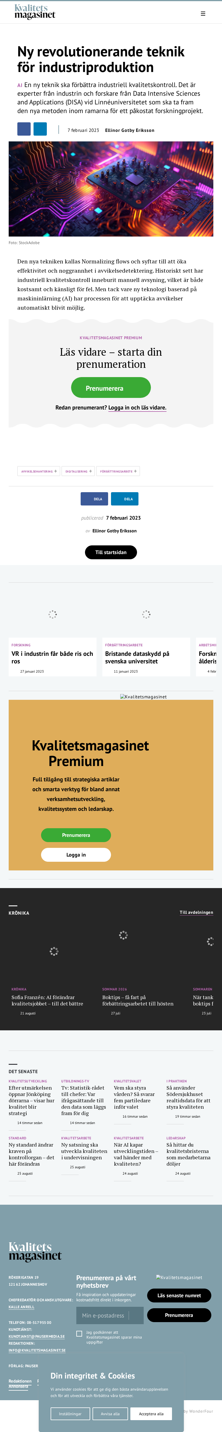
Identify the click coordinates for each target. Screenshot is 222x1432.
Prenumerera (104, 388)
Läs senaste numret (179, 1295)
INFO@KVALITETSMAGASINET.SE (37, 1350)
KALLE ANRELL (21, 1306)
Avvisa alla (110, 1413)
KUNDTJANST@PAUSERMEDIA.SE (37, 1336)
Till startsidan (111, 552)
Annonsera (18, 1386)
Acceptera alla (151, 1413)
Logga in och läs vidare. (137, 407)
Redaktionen (20, 1381)
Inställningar (70, 1413)
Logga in (76, 854)
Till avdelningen (196, 912)
